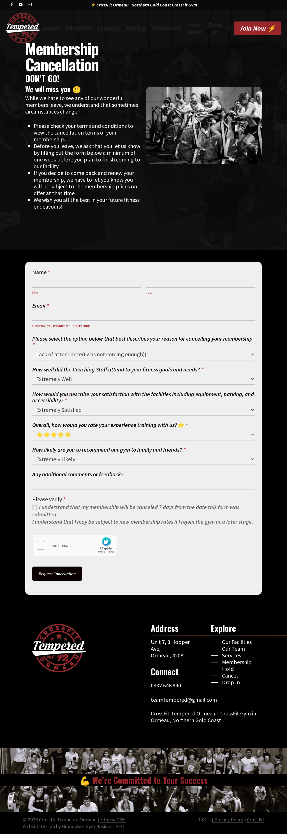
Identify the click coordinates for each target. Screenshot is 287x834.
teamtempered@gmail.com (184, 699)
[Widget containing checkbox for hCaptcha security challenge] (74, 545)
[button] (231, 642)
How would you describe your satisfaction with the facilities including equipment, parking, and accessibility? (143, 397)
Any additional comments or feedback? (77, 474)
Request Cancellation (57, 573)
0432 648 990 (166, 685)
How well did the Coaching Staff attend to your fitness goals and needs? (117, 369)
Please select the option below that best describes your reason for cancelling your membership (142, 342)
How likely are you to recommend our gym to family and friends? (109, 450)
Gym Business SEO (104, 826)
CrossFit (255, 819)
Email (40, 305)
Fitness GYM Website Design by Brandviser (74, 823)
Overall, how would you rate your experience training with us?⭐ (110, 425)
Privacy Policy (228, 819)
